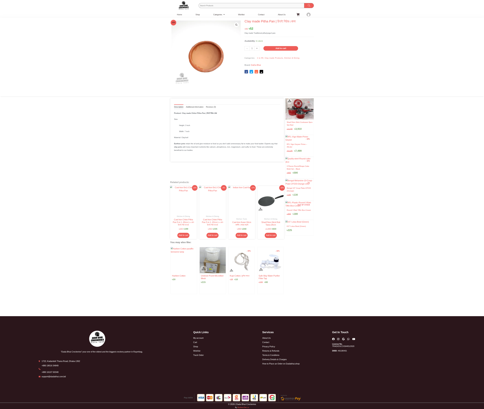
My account (198, 338)
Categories (217, 14)
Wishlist (241, 14)
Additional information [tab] (194, 107)
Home (179, 14)
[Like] (246, 71)
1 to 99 (260, 58)
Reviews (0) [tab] (211, 107)
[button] (236, 25)
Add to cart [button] (183, 235)
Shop (197, 14)
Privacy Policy (268, 347)
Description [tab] (178, 107)
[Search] (309, 5)
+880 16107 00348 (50, 372)
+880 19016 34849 (50, 366)
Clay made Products (274, 58)
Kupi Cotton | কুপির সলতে (239, 276)
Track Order (198, 355)
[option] (183, 270)
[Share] (256, 71)
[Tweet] (251, 71)
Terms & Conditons (270, 355)
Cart (195, 342)
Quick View (183, 211)
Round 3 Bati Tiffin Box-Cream (299, 210)
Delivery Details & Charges (274, 359)
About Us (282, 14)
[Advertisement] (279, 86)
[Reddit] (261, 71)
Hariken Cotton (179, 276)
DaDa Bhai (256, 65)
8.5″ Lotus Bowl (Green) (296, 226)
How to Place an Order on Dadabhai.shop (281, 364)
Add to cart (281, 48)
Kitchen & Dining (291, 58)
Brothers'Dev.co (243, 407)
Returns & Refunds (270, 351)
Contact (261, 14)
